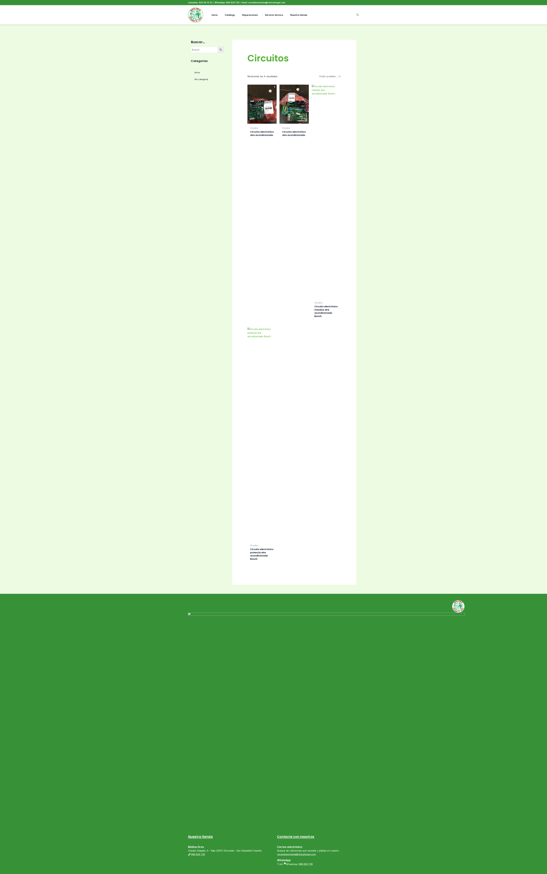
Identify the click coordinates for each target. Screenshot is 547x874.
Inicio (197, 72)
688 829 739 (232, 2)
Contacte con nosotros (295, 837)
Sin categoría (201, 79)
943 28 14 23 (205, 2)
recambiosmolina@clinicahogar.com (266, 2)
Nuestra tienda (200, 837)
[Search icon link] (357, 15)
